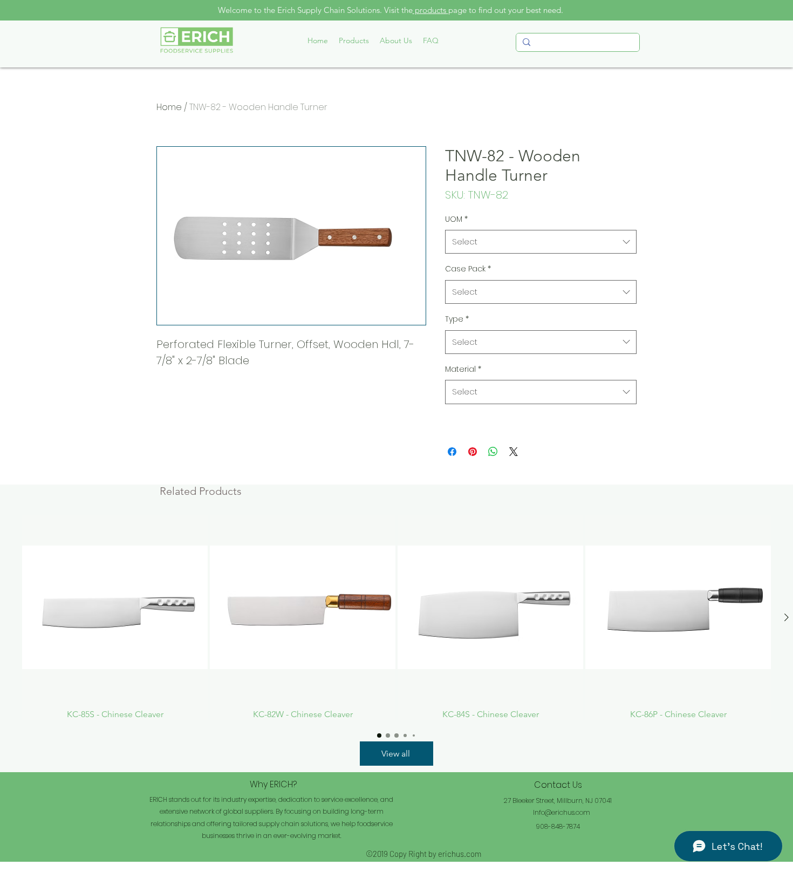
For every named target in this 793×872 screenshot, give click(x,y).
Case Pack (468, 268)
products (430, 10)
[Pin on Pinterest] (472, 451)
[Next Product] (786, 617)
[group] (396, 617)
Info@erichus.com (561, 812)
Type (457, 319)
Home (169, 107)
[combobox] (541, 242)
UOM (456, 219)
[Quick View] (115, 607)
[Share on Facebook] (452, 451)
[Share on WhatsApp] (493, 451)
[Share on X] (513, 451)
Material (463, 369)
